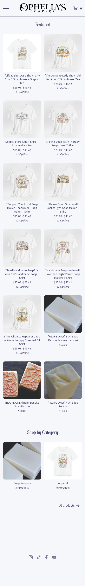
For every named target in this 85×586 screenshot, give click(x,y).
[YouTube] (54, 557)
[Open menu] (6, 8)
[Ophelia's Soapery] (42, 8)
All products (67, 505)
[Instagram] (31, 557)
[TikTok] (38, 557)
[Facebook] (46, 557)
